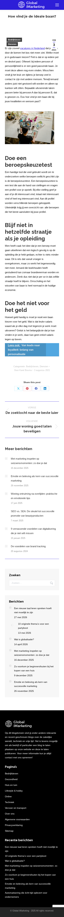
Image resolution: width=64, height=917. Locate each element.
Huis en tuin (11, 785)
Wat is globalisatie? (24, 639)
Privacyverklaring (14, 825)
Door (23, 370)
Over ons (9, 813)
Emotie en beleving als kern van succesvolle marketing (34, 478)
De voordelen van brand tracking (28, 546)
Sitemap (9, 831)
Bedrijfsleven (14, 40)
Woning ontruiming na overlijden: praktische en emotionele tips (34, 496)
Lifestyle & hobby (14, 790)
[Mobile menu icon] (57, 5)
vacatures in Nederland (32, 48)
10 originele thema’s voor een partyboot (33, 626)
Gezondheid (11, 779)
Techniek (9, 802)
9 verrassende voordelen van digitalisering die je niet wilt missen (33, 531)
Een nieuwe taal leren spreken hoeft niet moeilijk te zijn (33, 610)
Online (8, 796)
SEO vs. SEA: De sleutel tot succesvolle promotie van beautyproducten (32, 513)
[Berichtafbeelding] (6, 458)
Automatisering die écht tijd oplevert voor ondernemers (26, 894)
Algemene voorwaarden (17, 819)
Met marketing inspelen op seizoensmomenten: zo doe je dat (29, 460)
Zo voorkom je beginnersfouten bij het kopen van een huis (33, 668)
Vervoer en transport (15, 808)
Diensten (12, 44)
